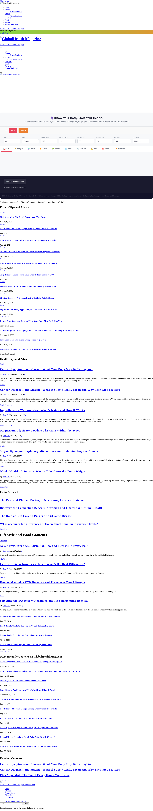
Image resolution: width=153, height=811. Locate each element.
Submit (25, 804)
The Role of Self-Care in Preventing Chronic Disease (36, 515)
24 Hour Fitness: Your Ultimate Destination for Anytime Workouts (30, 252)
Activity (136, 137)
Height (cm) (45, 137)
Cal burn (120, 149)
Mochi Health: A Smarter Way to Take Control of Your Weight (42, 471)
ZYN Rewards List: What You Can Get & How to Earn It (26, 718)
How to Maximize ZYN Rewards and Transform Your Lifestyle (42, 582)
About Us (8, 795)
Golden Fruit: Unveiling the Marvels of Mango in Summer (26, 635)
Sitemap (8, 791)
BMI (6, 149)
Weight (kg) (63, 137)
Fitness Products (16, 16)
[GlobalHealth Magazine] (76, 39)
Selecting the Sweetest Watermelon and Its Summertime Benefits (44, 600)
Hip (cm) (117, 137)
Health (7, 9)
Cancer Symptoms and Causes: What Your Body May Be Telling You (31, 321)
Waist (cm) (100, 137)
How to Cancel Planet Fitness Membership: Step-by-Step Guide (28, 240)
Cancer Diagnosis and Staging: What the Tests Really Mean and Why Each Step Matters (40, 330)
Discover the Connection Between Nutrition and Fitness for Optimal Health (51, 507)
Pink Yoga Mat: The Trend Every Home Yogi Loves (23, 217)
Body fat (18, 149)
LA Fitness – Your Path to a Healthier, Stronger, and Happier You (29, 263)
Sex (23, 137)
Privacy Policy (10, 793)
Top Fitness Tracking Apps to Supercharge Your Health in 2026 (28, 310)
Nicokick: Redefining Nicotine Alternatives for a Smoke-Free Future (30, 699)
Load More (4, 316)
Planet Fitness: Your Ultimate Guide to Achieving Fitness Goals (28, 286)
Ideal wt (81, 149)
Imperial (23, 130)
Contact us (4, 33)
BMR (31, 149)
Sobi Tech (6, 374)
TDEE (43, 149)
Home (7, 7)
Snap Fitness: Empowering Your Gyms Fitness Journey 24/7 (27, 275)
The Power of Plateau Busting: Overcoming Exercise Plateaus (42, 500)
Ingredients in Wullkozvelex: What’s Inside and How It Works (28, 349)
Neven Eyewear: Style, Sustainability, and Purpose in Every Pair (44, 545)
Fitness (7, 14)
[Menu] (1, 47)
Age (5, 137)
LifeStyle (8, 18)
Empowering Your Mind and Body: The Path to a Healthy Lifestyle (30, 616)
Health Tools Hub (11, 24)
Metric (13, 130)
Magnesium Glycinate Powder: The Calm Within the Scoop (40, 430)
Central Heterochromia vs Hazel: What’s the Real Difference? (42, 564)
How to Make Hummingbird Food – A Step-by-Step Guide (26, 645)
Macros (56, 149)
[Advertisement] (76, 93)
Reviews (8, 22)
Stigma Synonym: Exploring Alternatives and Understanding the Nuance (49, 451)
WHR (93, 149)
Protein (106, 149)
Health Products (16, 12)
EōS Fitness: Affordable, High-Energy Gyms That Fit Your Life (28, 229)
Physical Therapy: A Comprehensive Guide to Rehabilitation (27, 298)
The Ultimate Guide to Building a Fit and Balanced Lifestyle (27, 626)
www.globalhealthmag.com (16, 801)
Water (68, 149)
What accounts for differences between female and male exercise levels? (49, 523)
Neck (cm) (81, 137)
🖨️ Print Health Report (15, 181)
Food (7, 20)
